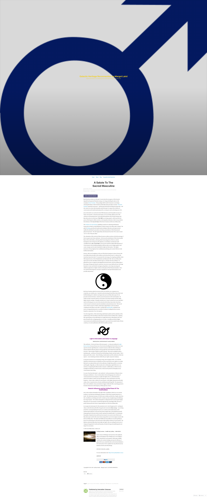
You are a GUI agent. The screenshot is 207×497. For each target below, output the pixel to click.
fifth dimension (108, 483)
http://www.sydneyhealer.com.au (116, 452)
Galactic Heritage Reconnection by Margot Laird (103, 76)
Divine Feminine (91, 202)
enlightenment (102, 483)
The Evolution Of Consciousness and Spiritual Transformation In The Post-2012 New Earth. (100, 189)
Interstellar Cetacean (88, 188)
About (97, 177)
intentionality (110, 307)
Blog (101, 177)
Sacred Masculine (115, 483)
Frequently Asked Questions (109, 177)
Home (93, 177)
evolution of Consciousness (91, 224)
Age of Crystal (90, 483)
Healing (88, 228)
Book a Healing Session (90, 195)
